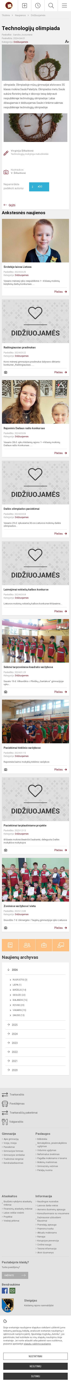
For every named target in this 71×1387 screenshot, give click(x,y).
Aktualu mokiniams (47, 1232)
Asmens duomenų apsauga (51, 1209)
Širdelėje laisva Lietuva (17, 266)
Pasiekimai (9, 1147)
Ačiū (37, 186)
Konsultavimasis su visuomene (53, 1213)
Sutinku (35, 1376)
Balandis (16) (20, 1000)
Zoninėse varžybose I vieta (20, 906)
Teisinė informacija (46, 1248)
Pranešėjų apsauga (46, 1224)
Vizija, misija (10, 1143)
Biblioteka (42, 1139)
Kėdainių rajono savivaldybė (39, 1305)
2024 (15, 1033)
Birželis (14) (19, 990)
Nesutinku (35, 1366)
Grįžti (12, 205)
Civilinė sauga (44, 1244)
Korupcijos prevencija (48, 1240)
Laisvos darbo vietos (47, 1205)
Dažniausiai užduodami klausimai (49, 1219)
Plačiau (58, 291)
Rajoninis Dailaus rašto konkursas (24, 428)
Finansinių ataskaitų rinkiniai (18, 1209)
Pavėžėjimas (17, 1103)
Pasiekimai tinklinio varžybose (22, 747)
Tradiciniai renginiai (13, 1159)
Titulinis (6, 15)
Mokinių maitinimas (47, 1162)
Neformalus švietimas (48, 1154)
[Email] (12, 1291)
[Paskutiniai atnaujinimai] (37, 5)
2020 (15, 1070)
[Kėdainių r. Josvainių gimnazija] (9, 5)
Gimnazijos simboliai (14, 1155)
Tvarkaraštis (16, 1094)
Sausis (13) (19, 1015)
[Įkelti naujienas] (24, 5)
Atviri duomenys (45, 1252)
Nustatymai (35, 1356)
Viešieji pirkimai (11, 1221)
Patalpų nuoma (44, 1170)
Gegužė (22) (19, 995)
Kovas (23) (18, 1005)
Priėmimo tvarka (45, 1228)
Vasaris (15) (19, 1010)
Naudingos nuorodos (47, 1201)
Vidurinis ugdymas (46, 1150)
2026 (15, 969)
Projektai (8, 1217)
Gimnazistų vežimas (47, 1166)
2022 (15, 1052)
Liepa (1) (17, 985)
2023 (15, 1043)
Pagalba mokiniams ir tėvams (52, 1158)
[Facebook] (5, 1291)
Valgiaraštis (16, 1121)
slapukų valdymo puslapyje (37, 1344)
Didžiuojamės (38, 15)
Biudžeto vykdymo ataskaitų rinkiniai (18, 1203)
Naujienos (20, 15)
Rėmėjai (41, 1236)
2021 (15, 1061)
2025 (15, 1024)
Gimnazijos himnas (13, 1151)
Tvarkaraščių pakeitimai (23, 1112)
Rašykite (9, 1275)
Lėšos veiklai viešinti (14, 1213)
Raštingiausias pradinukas (20, 347)
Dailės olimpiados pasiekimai (22, 508)
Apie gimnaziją (11, 1139)
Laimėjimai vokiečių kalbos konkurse (26, 589)
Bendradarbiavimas (13, 1163)
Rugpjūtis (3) (20, 980)
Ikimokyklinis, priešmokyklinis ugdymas (52, 1145)
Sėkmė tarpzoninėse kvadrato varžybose (28, 667)
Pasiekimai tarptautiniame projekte (25, 825)
